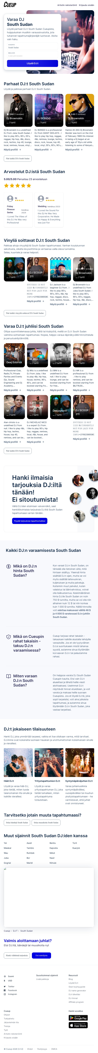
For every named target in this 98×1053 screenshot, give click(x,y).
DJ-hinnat (73, 998)
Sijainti (11, 44)
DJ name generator (77, 990)
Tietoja (7, 1026)
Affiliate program (76, 1002)
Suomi (11, 976)
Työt (6, 1030)
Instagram (12, 994)
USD (8, 981)
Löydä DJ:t (73, 983)
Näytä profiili (11, 149)
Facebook (12, 990)
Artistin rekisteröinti (67, 5)
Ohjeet (7, 1015)
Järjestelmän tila (11, 1022)
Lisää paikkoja (42, 979)
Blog (71, 979)
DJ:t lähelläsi (74, 994)
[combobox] (21, 47)
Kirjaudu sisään (86, 5)
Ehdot (30, 1049)
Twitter (11, 986)
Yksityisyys (42, 1049)
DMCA (54, 1049)
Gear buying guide (77, 987)
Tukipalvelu (9, 1018)
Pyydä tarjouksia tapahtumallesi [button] (29, 521)
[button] (18, 159)
